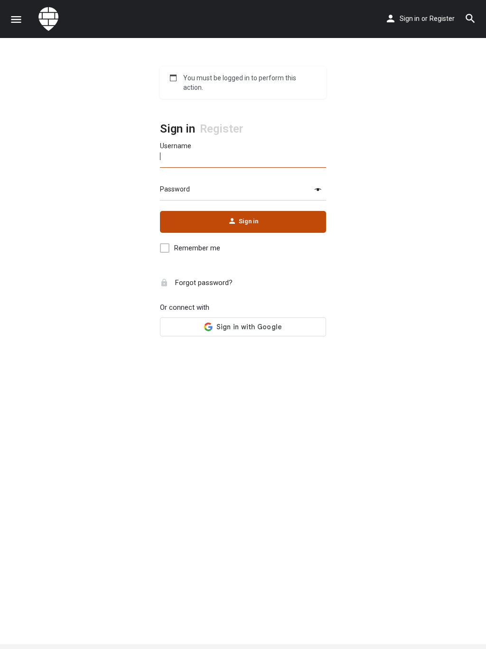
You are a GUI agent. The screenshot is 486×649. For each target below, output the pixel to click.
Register (442, 18)
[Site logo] (50, 19)
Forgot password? (203, 282)
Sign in (410, 18)
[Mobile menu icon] (16, 19)
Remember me (197, 248)
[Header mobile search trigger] (470, 18)
